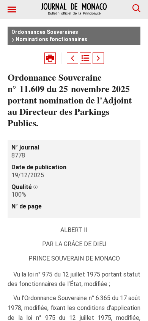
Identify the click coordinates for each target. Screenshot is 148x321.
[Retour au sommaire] (85, 58)
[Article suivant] (98, 58)
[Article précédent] (72, 58)
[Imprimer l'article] (50, 58)
